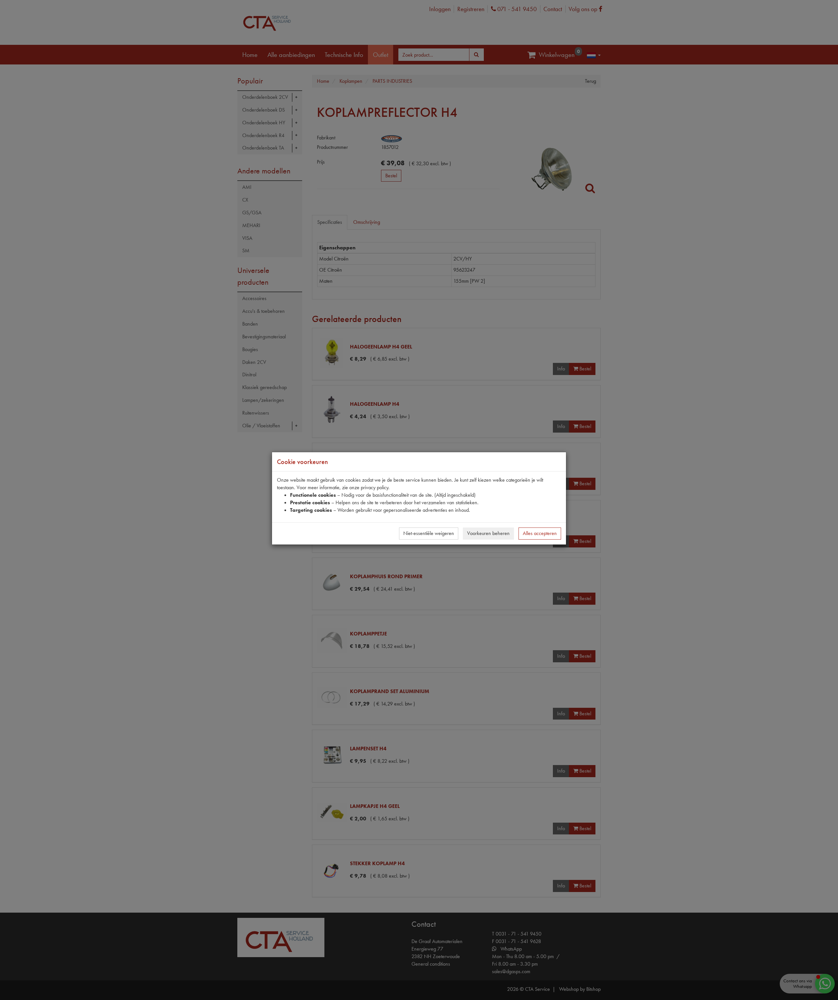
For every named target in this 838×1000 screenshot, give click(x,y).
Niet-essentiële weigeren (428, 533)
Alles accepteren (540, 533)
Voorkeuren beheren (488, 533)
